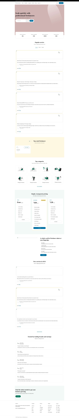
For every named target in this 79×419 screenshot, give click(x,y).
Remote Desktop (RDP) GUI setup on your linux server (25, 102)
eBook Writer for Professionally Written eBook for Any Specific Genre (27, 60)
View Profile (26, 147)
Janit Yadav (18, 149)
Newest (40, 47)
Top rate (43, 47)
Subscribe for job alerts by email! (19, 0)
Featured (36, 47)
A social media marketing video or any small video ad (25, 276)
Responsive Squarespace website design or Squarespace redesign (26, 81)
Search (31, 20)
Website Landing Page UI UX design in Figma (24, 123)
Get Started (23, 219)
